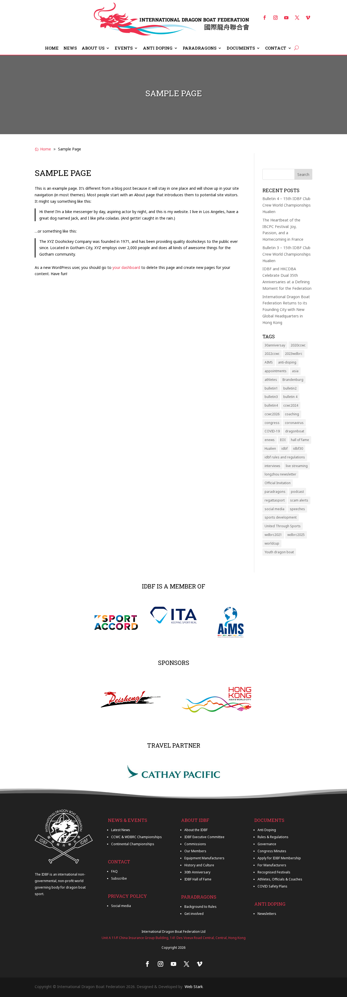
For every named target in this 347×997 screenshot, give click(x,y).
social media (274, 509)
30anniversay (275, 345)
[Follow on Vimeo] (308, 17)
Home (52, 48)
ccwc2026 (272, 414)
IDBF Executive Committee (204, 837)
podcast (297, 491)
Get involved (194, 913)
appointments (276, 371)
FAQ (114, 871)
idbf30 (298, 448)
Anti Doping (157, 48)
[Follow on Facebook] (264, 17)
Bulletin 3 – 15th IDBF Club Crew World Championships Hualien (286, 254)
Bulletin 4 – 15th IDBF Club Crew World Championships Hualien (286, 205)
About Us (93, 48)
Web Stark (194, 986)
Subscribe (119, 878)
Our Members (195, 851)
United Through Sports (283, 526)
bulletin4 (271, 405)
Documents (241, 48)
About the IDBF (196, 830)
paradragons (275, 491)
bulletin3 (271, 396)
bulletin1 (271, 388)
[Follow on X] (297, 17)
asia (295, 371)
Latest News (120, 830)
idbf (284, 448)
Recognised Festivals (274, 872)
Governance (267, 844)
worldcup (272, 543)
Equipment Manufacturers (204, 858)
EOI (282, 440)
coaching (292, 414)
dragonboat (294, 431)
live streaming (297, 466)
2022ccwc (272, 353)
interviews (272, 466)
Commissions (195, 844)
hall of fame (300, 440)
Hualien (270, 448)
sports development (281, 517)
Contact (275, 48)
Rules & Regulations (273, 837)
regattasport (275, 500)
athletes (271, 379)
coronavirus (294, 422)
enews (270, 440)
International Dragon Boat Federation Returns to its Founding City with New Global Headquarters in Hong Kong (286, 309)
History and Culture (199, 865)
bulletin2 (290, 388)
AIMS (269, 362)
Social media (121, 905)
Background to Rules (200, 906)
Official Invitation (278, 483)
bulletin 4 (290, 396)
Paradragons (199, 48)
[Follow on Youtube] (286, 17)
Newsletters (267, 913)
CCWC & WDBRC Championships (136, 837)
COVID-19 (272, 431)
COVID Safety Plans (272, 886)
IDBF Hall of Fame (197, 879)
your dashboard (126, 267)
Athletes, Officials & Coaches (280, 879)
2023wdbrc (293, 353)
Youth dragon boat (279, 552)
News (70, 48)
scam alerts (299, 500)
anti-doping (287, 362)
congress (272, 422)
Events (124, 48)
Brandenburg (292, 379)
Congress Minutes (272, 851)
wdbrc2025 (296, 534)
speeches (297, 509)
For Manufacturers (272, 865)
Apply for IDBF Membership (279, 858)
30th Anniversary (197, 872)
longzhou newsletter (280, 474)
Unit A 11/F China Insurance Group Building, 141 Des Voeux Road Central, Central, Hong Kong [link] (174, 937)
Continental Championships (132, 844)
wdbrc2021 (273, 534)
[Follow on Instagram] (275, 17)
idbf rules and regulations (285, 457)
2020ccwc (298, 345)
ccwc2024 (290, 405)
